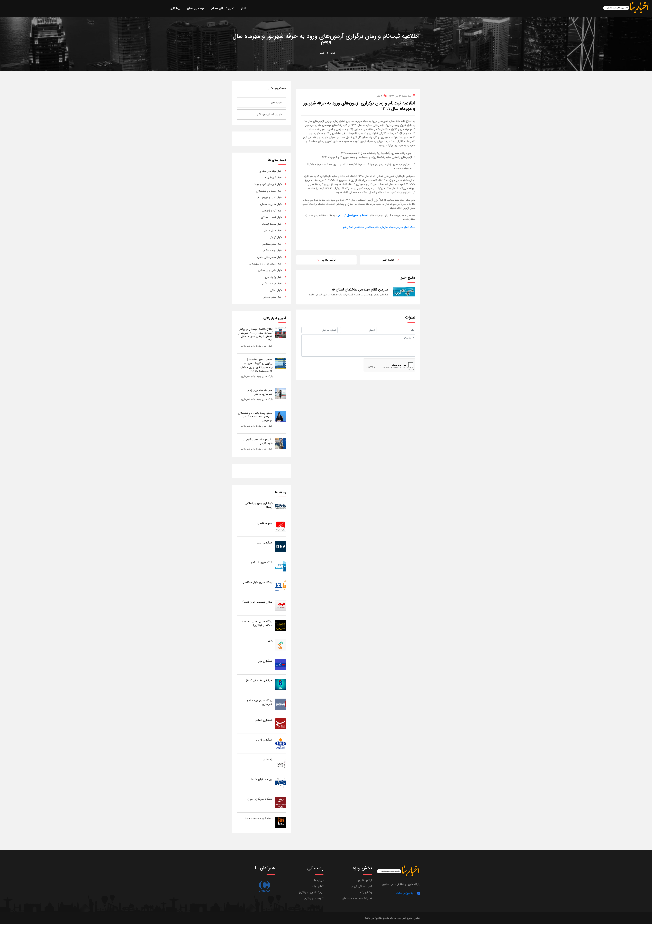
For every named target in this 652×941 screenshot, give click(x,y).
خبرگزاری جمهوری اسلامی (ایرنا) (259, 505)
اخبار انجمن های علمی (269, 257)
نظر (379, 96)
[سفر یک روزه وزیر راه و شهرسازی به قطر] (280, 393)
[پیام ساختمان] (280, 526)
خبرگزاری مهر (266, 661)
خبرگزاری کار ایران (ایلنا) (259, 681)
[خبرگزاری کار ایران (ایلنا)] (280, 684)
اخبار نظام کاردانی (272, 297)
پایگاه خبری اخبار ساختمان (258, 582)
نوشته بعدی (329, 260)
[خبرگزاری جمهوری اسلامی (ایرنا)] (280, 507)
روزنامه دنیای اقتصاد (261, 779)
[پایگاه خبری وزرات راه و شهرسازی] (280, 704)
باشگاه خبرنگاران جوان (260, 799)
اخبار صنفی (276, 290)
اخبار (322, 52)
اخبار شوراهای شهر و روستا (267, 184)
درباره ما (318, 880)
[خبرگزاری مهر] (280, 664)
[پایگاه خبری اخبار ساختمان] (280, 586)
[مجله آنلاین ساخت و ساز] (280, 822)
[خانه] (280, 645)
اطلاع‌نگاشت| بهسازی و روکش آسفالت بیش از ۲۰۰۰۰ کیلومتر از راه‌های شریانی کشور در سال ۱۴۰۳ (256, 334)
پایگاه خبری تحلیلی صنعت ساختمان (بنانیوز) (257, 623)
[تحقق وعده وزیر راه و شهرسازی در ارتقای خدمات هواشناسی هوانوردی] (280, 416)
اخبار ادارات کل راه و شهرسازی (265, 264)
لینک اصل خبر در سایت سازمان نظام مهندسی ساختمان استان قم (379, 227)
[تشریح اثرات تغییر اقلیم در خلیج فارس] (280, 443)
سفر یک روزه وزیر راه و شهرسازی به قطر (260, 392)
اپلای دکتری (365, 880)
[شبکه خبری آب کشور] (280, 566)
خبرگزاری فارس (264, 740)
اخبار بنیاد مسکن (273, 250)
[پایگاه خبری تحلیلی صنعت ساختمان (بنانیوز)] (280, 625)
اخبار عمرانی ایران (361, 886)
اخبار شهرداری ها (273, 177)
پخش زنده (366, 892)
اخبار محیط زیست (272, 224)
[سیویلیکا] (264, 886)
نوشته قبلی (388, 260)
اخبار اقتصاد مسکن (271, 217)
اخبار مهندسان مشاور (270, 171)
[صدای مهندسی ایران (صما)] (280, 605)
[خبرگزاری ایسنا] (280, 546)
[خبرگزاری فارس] (280, 743)
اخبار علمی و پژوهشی (270, 270)
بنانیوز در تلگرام (404, 893)
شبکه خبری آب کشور (261, 562)
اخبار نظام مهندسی (271, 244)
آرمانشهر (268, 759)
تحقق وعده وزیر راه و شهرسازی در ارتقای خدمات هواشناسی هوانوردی (255, 417)
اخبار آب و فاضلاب (272, 211)
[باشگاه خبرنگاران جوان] (280, 802)
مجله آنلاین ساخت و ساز (258, 818)
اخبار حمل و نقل (273, 230)
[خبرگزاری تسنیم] (280, 724)
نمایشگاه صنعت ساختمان (357, 898)
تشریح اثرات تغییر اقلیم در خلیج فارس (258, 441)
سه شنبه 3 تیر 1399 (400, 96)
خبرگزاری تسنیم (264, 720)
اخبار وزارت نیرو (273, 277)
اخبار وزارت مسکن (272, 284)
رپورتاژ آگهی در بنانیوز (311, 892)
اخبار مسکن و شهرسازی (269, 191)
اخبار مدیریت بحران (271, 204)
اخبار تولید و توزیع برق (269, 197)
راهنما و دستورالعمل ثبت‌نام (352, 215)
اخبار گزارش (276, 237)
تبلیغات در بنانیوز (313, 898)
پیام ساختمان (265, 523)
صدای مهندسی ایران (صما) (257, 602)
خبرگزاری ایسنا (265, 543)
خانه (333, 52)
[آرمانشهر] (280, 763)
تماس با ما (317, 886)
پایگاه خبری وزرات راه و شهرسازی (257, 346)
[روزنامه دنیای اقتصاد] (280, 783)
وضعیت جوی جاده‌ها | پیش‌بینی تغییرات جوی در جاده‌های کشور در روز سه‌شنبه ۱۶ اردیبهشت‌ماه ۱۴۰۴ (256, 365)
